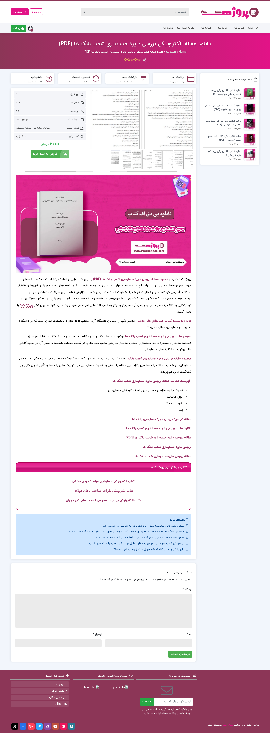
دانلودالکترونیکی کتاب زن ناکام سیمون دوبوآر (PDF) (224, 138)
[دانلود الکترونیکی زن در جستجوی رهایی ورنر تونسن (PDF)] (248, 124)
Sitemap (61, 704)
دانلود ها (171, 52)
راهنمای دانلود (56, 697)
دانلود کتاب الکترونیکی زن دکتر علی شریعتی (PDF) (224, 153)
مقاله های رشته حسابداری (28, 128)
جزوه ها (222, 28)
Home (183, 52)
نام (189, 634)
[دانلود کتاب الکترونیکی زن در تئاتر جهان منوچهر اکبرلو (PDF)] (248, 109)
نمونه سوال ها (185, 28)
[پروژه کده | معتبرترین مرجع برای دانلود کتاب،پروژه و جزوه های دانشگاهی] (230, 12)
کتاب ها (239, 28)
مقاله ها (206, 28)
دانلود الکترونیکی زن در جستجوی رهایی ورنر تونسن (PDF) (223, 123)
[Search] (85, 12)
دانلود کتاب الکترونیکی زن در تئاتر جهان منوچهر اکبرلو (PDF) (223, 108)
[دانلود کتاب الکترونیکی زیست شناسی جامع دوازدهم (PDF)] (248, 94)
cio (17, 111)
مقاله (47, 128)
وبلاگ (17, 28)
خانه (250, 28)
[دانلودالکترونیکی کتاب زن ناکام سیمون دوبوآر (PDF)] (248, 139)
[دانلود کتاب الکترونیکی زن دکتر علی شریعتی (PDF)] (248, 155)
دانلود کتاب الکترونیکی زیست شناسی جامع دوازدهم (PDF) (225, 92)
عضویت (146, 702)
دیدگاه (187, 589)
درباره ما (168, 28)
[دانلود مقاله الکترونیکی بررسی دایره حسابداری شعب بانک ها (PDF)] (141, 119)
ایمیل (97, 634)
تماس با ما (58, 691)
